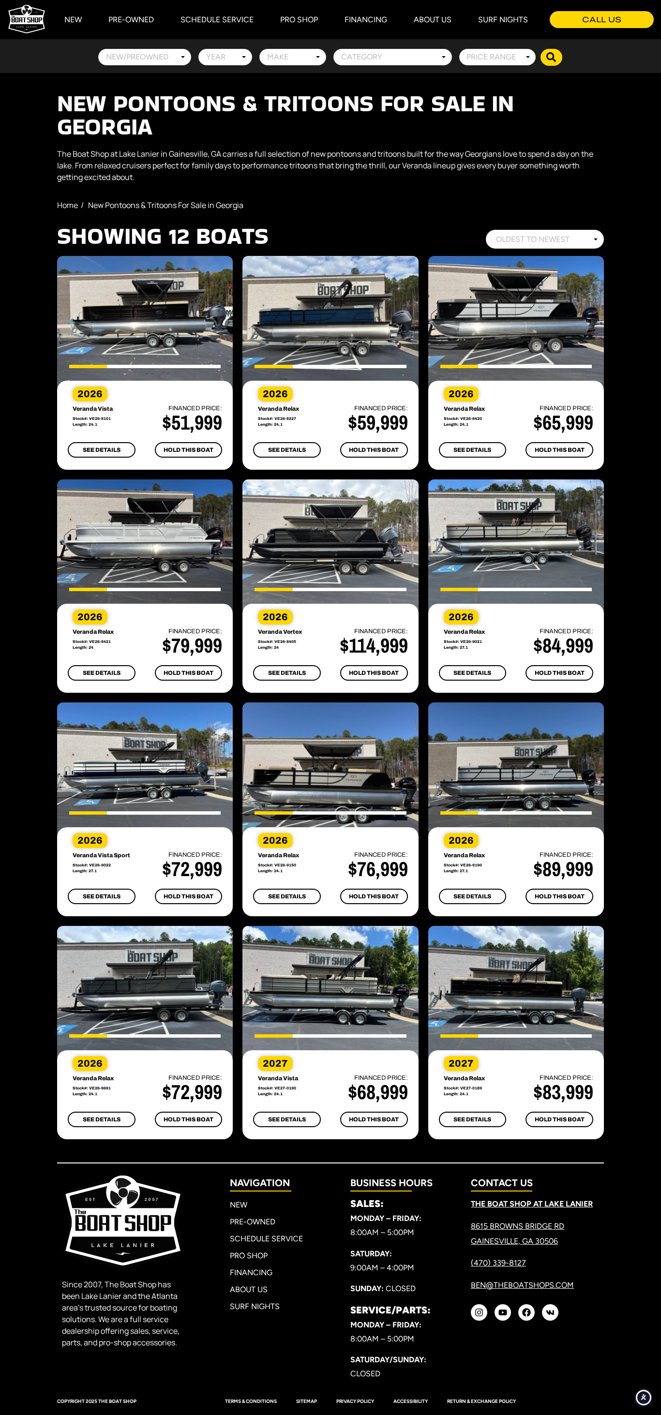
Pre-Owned (131, 19)
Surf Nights (503, 19)
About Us (432, 19)
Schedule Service (217, 19)
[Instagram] (479, 1312)
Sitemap (306, 1401)
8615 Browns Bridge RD (517, 1226)
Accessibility (410, 1401)
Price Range (491, 56)
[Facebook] (526, 1312)
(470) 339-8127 (498, 1262)
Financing (366, 19)
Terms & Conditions (251, 1401)
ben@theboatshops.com (522, 1285)
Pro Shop (299, 19)
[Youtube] (503, 1312)
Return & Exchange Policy (481, 1401)
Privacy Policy (355, 1401)
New (73, 19)
